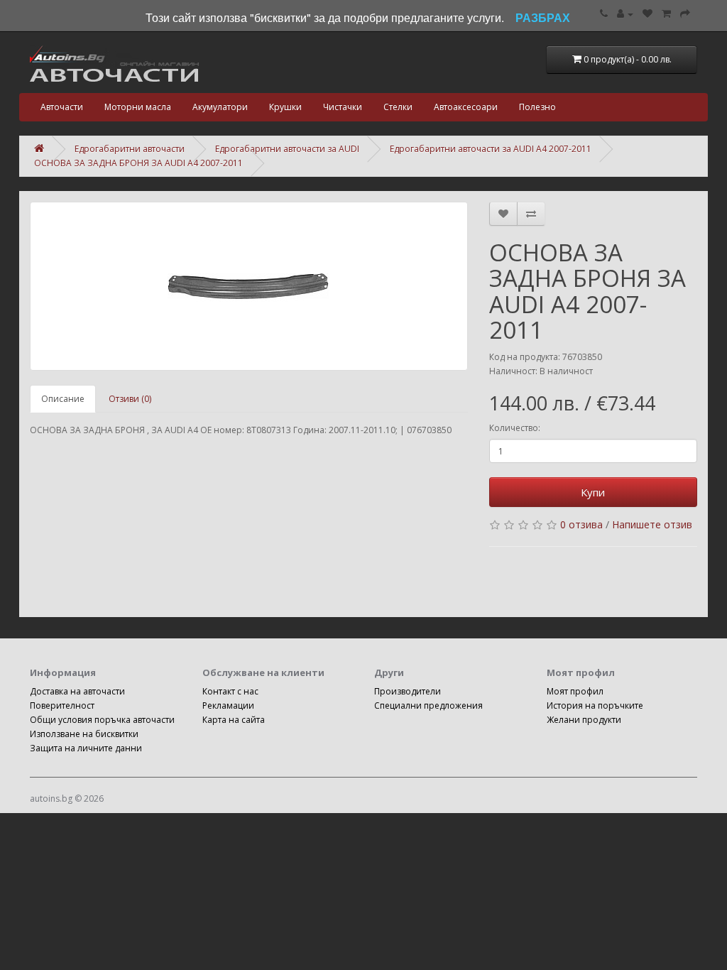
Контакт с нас (230, 691)
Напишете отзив (652, 524)
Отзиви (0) (130, 399)
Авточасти (61, 107)
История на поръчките (595, 705)
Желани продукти (584, 720)
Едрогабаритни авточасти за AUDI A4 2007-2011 (490, 149)
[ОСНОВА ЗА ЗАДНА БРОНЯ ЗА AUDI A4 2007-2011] (249, 286)
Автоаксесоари (466, 107)
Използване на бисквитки (84, 734)
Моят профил (575, 691)
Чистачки (342, 107)
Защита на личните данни (86, 748)
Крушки (285, 107)
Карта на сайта (233, 720)
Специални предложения (428, 705)
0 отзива (581, 524)
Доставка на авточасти (77, 691)
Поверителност (62, 705)
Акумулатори (220, 107)
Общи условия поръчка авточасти (102, 720)
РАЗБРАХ (542, 17)
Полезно (537, 107)
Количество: (514, 428)
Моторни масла (137, 107)
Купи (593, 492)
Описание (62, 399)
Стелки (397, 107)
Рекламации (228, 705)
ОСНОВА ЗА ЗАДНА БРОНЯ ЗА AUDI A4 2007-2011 (138, 163)
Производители (407, 691)
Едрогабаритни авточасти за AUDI (287, 149)
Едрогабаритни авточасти (130, 149)
